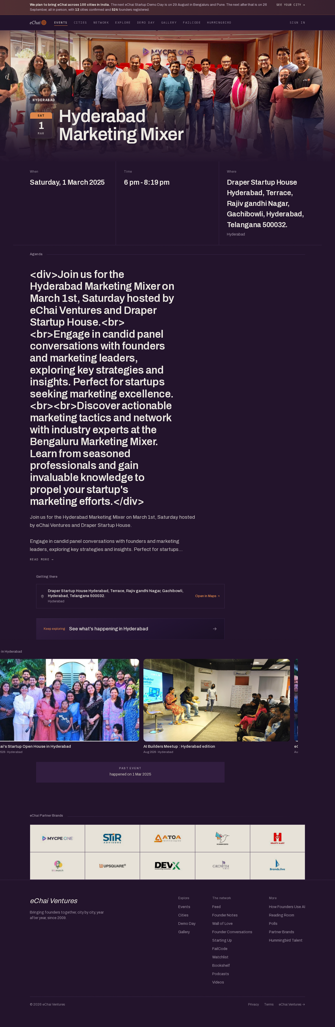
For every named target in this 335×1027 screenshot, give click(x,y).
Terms (268, 1004)
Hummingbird (219, 22)
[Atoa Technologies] (167, 838)
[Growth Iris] (222, 865)
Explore (123, 22)
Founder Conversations (232, 932)
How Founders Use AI (287, 907)
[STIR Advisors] (112, 838)
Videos (218, 982)
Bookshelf (221, 966)
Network (101, 22)
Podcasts (220, 974)
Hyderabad (44, 100)
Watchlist (220, 957)
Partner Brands (281, 932)
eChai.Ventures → (292, 1004)
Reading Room (281, 915)
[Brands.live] (277, 865)
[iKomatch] (57, 865)
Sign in (297, 22)
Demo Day (146, 22)
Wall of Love (222, 924)
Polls (273, 924)
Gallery (169, 22)
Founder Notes (225, 915)
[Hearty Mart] (277, 838)
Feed (216, 907)
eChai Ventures (53, 900)
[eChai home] (38, 22)
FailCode (192, 22)
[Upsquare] (112, 865)
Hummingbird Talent (286, 940)
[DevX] (167, 865)
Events (61, 22)
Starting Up (222, 940)
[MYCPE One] (57, 838)
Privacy (253, 1004)
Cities (80, 22)
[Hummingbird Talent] (222, 838)
